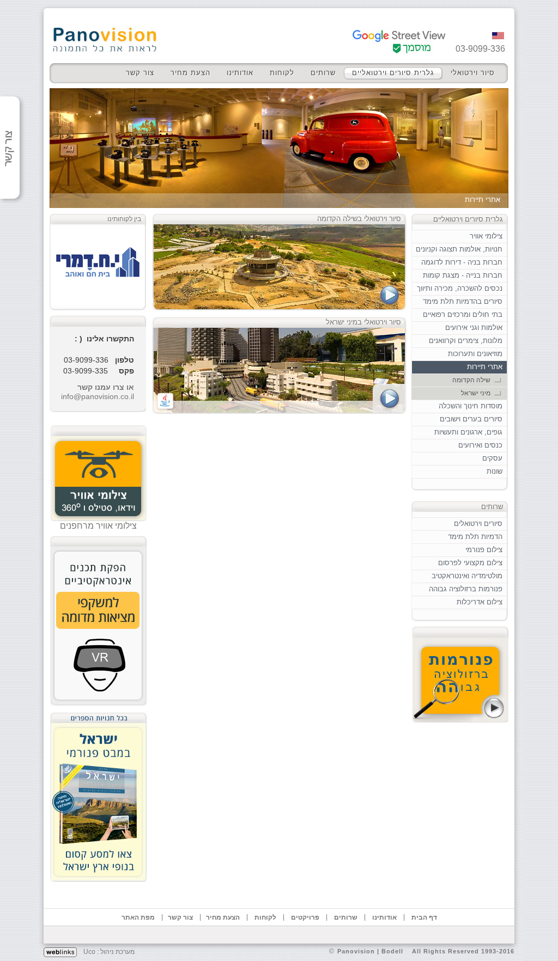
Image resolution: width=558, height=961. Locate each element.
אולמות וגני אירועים (473, 327)
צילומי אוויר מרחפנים (98, 525)
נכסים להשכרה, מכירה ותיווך (459, 288)
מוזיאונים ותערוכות (475, 354)
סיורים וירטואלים (478, 523)
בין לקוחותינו (124, 219)
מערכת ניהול (117, 952)
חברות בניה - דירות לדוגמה (461, 262)
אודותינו (240, 73)
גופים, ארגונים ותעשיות (468, 432)
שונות (494, 471)
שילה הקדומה (471, 380)
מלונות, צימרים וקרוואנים (465, 340)
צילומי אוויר (486, 236)
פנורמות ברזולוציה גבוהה (465, 589)
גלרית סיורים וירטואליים (393, 73)
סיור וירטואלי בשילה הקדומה (359, 219)
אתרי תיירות (484, 367)
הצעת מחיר (190, 73)
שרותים (323, 73)
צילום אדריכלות (479, 602)
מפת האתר (138, 917)
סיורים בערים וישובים (471, 419)
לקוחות (282, 73)
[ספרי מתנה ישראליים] (98, 794)
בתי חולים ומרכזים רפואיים (462, 314)
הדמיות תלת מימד (475, 536)
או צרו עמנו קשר (105, 387)
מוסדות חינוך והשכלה (470, 406)
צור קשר (140, 73)
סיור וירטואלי (473, 73)
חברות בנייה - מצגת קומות (462, 275)
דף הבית (424, 917)
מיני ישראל (475, 393)
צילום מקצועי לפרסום (470, 563)
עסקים (492, 458)
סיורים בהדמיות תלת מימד (462, 301)
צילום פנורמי (483, 550)
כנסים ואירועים (480, 445)
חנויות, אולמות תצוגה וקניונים (459, 249)
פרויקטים (305, 917)
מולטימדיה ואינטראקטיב (467, 576)
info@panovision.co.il (97, 396)
